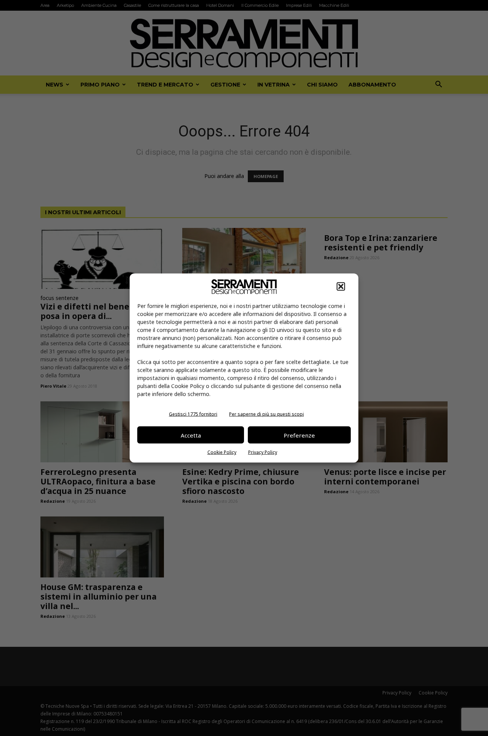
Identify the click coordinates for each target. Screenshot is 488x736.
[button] (341, 286)
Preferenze (299, 435)
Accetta (191, 435)
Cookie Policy (221, 452)
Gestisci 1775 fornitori (193, 414)
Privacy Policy (262, 452)
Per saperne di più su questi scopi (266, 414)
